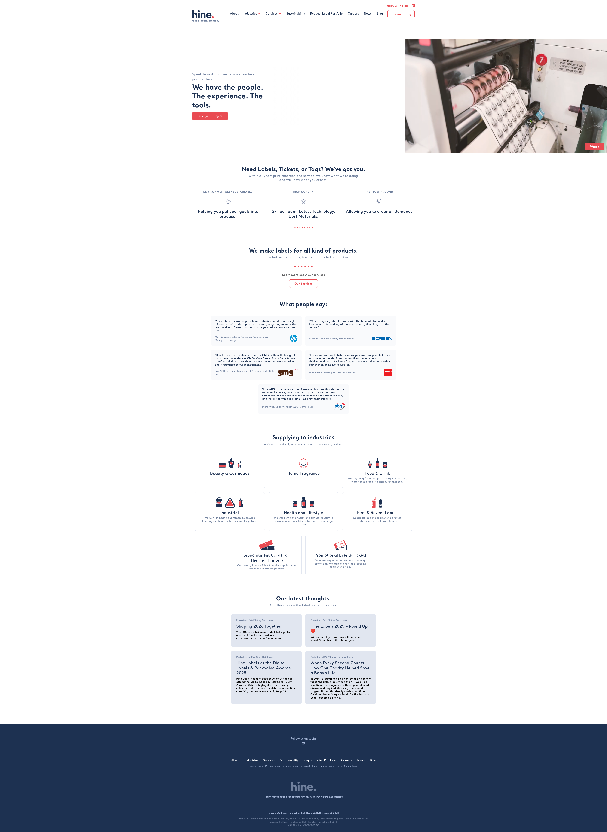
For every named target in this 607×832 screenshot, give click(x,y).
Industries (250, 13)
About (234, 13)
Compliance (327, 766)
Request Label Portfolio (326, 13)
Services (272, 13)
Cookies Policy (290, 766)
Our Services (303, 283)
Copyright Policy (309, 766)
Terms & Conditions (346, 766)
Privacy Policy (272, 766)
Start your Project (210, 116)
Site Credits (256, 766)
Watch (594, 146)
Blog (380, 13)
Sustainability (295, 13)
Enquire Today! (401, 14)
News (367, 13)
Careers (353, 13)
